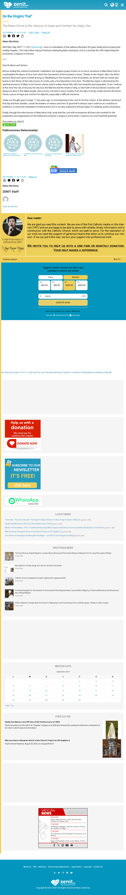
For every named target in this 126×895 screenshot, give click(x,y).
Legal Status (76, 867)
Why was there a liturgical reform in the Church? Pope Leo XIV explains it (33, 532)
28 (46, 700)
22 (63, 695)
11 (113, 686)
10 (96, 686)
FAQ (35, 867)
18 (113, 691)
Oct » (12, 706)
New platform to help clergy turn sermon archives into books (38, 566)
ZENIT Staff (34, 33)
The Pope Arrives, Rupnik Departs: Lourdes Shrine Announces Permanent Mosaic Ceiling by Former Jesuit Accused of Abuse (63, 553)
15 (63, 691)
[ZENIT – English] (35, 5)
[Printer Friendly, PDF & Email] (9, 124)
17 (96, 691)
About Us (27, 867)
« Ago (7, 706)
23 (80, 695)
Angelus (46, 33)
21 (46, 695)
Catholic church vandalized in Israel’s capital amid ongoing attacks (40, 578)
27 (30, 700)
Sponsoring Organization (58, 867)
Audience (42, 867)
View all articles (10, 206)
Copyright (87, 867)
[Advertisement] (63, 352)
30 (80, 700)
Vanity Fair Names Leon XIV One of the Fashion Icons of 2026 (28, 524)
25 (113, 695)
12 (13, 691)
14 (46, 691)
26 (13, 700)
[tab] (51, 811)
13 (30, 691)
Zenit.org (36, 47)
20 (30, 695)
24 (96, 695)
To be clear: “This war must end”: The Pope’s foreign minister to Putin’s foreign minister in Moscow (43, 520)
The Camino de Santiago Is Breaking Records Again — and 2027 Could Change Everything (39, 535)
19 (13, 695)
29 (63, 700)
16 (80, 691)
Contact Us (98, 867)
